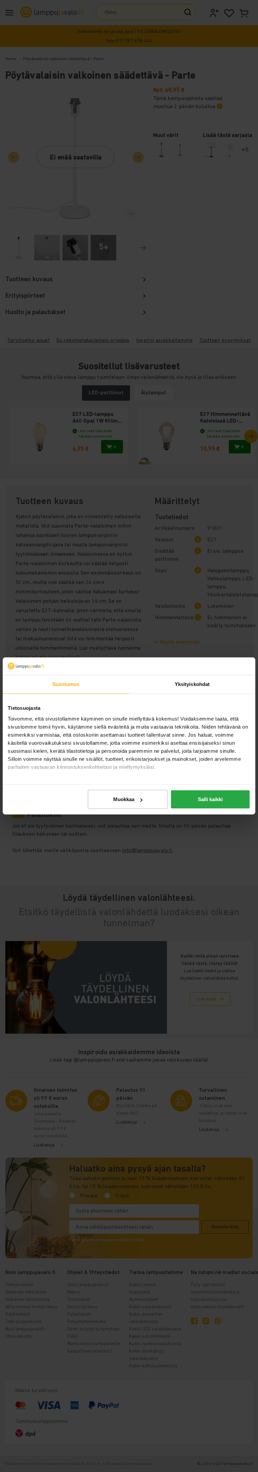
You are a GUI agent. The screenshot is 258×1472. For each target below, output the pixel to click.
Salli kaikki (210, 799)
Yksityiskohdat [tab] (192, 684)
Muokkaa (123, 799)
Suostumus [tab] (66, 684)
